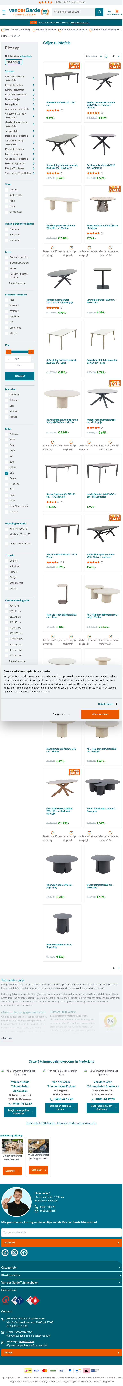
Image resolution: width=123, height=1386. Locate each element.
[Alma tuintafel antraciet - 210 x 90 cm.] (62, 533)
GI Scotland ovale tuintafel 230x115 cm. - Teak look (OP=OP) (59, 811)
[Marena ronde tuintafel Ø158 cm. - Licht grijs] (103, 399)
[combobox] (77, 12)
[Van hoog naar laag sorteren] (106, 56)
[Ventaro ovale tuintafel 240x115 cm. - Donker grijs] (62, 279)
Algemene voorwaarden (23, 1381)
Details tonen (105, 704)
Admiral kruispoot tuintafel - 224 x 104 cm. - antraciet (101, 556)
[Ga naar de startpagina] (29, 12)
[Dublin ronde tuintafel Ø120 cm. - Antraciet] (103, 144)
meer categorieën (104, 1381)
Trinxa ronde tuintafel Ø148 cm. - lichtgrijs (102, 227)
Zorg (120, 1377)
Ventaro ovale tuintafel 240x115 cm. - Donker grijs (59, 301)
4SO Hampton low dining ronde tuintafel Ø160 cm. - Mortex (62, 421)
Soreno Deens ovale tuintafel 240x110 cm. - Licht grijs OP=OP (101, 105)
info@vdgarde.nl (24, 1332)
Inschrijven (9, 1243)
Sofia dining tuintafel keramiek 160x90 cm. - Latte (102, 361)
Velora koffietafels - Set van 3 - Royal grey (102, 810)
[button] (19, 71)
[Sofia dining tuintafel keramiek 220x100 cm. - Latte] (62, 339)
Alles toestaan (100, 714)
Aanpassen (59, 714)
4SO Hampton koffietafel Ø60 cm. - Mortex (61, 750)
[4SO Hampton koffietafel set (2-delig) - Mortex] (103, 593)
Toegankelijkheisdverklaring (77, 1381)
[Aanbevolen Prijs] (94, 56)
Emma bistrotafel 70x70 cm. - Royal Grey (101, 301)
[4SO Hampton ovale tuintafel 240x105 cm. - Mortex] (62, 204)
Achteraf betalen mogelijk (74, 30)
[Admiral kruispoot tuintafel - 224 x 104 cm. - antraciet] (103, 533)
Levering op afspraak (46, 30)
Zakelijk (111, 1377)
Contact (8, 1353)
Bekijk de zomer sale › (80, 22)
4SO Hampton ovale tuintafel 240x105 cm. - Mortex (60, 227)
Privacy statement (49, 1381)
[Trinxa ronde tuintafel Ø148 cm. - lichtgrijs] (103, 204)
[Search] (99, 12)
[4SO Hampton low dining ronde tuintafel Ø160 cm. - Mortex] (62, 399)
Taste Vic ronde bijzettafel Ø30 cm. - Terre (61, 616)
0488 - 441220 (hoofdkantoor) (28, 1318)
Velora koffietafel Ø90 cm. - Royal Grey (59, 886)
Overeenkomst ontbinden (90, 1377)
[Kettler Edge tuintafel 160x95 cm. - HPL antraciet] (103, 473)
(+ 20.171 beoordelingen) (73, 2)
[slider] (8, 352)
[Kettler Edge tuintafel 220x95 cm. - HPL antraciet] (62, 473)
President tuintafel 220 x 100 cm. (60, 104)
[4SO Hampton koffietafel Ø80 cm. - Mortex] (103, 728)
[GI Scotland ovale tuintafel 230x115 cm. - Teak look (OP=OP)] (62, 787)
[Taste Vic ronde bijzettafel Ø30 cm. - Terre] (62, 593)
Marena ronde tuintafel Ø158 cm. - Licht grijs (101, 421)
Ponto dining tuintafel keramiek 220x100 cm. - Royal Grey (62, 166)
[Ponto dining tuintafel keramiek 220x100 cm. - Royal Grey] (62, 144)
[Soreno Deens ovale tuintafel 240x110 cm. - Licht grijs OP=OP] (103, 81)
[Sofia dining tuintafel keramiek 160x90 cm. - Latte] (103, 339)
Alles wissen (26, 56)
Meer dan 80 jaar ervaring (17, 30)
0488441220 (26, 1341)
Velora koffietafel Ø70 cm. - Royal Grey (100, 886)
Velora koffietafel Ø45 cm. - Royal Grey (59, 946)
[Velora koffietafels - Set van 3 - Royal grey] (103, 787)
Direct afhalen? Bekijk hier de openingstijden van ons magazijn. (61, 1123)
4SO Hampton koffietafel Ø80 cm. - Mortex (101, 750)
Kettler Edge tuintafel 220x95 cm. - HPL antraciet (60, 495)
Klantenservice (65, 1377)
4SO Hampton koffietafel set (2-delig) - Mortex (102, 616)
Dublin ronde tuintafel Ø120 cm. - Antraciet (101, 166)
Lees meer (10, 1171)
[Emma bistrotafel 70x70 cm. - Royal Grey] (103, 279)
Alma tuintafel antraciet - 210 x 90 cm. (61, 556)
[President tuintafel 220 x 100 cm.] (62, 81)
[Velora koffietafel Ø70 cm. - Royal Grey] (103, 864)
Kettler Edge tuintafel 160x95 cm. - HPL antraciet (101, 495)
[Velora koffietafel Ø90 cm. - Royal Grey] (62, 864)
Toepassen (20, 376)
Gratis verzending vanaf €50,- (107, 30)
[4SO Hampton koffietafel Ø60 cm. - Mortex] (62, 728)
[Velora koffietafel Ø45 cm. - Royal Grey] (62, 923)
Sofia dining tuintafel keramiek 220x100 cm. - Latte (61, 361)
